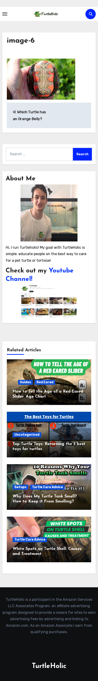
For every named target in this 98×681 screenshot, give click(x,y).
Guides (25, 382)
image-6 (21, 40)
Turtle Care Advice (47, 487)
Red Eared (44, 382)
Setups (20, 487)
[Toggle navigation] (4, 14)
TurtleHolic (49, 666)
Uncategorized (26, 435)
